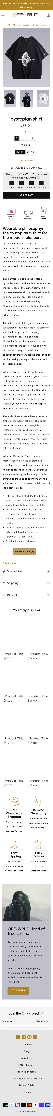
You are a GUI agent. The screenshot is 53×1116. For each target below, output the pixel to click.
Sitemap (26, 1092)
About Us (26, 1058)
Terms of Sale (26, 1085)
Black (19, 152)
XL (33, 138)
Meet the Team (18, 990)
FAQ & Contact (26, 1065)
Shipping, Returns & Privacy (26, 1079)
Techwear (26, 1045)
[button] (7, 99)
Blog (26, 1051)
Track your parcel (26, 1072)
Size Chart (28, 160)
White (30, 152)
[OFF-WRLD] (25, 14)
